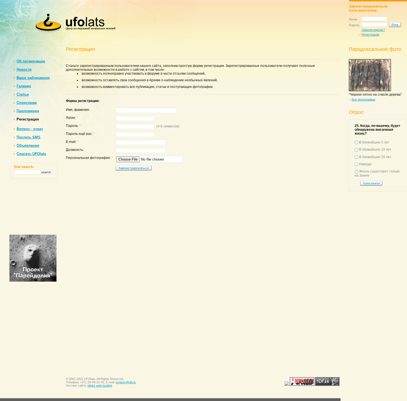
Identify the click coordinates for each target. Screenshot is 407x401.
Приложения (28, 111)
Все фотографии (363, 99)
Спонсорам (27, 103)
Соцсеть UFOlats (31, 154)
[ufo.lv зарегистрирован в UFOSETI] (302, 384)
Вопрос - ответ (30, 129)
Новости (24, 69)
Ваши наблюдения (33, 78)
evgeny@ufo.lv (126, 382)
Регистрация (370, 34)
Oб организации (31, 61)
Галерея (24, 86)
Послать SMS (28, 137)
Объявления (28, 145)
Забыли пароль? (373, 30)
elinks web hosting (99, 385)
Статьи (23, 94)
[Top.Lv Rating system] (328, 384)
